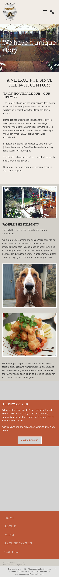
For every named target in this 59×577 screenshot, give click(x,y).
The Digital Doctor (20, 565)
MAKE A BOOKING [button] (29, 440)
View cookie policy (37, 574)
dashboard (20, 563)
